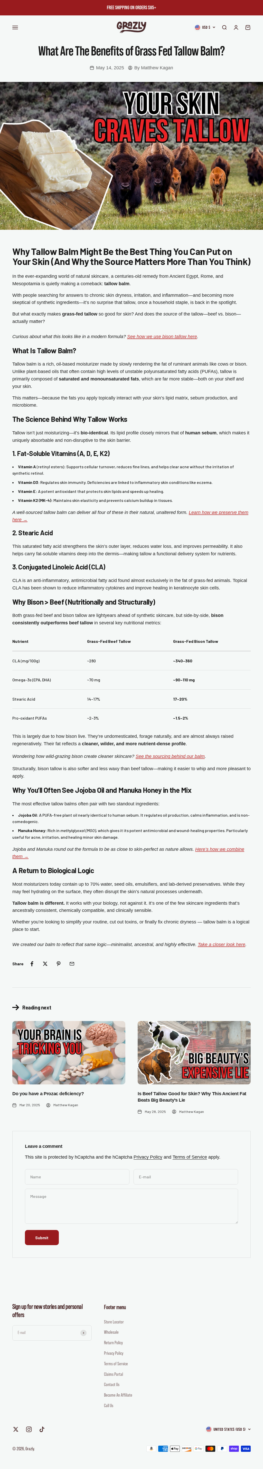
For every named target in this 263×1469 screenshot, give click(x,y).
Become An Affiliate (118, 1395)
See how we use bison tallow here (162, 336)
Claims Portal (113, 1374)
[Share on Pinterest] (58, 964)
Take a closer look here (221, 944)
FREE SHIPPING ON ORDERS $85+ (131, 7)
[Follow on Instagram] (28, 1429)
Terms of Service (190, 1157)
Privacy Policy (148, 1157)
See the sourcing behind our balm (170, 756)
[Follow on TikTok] (42, 1429)
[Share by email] (72, 964)
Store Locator (114, 1322)
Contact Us (111, 1384)
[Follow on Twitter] (15, 1429)
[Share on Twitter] (45, 964)
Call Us (108, 1405)
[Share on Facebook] (32, 964)
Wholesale (111, 1332)
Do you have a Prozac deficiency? (48, 1093)
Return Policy (113, 1342)
